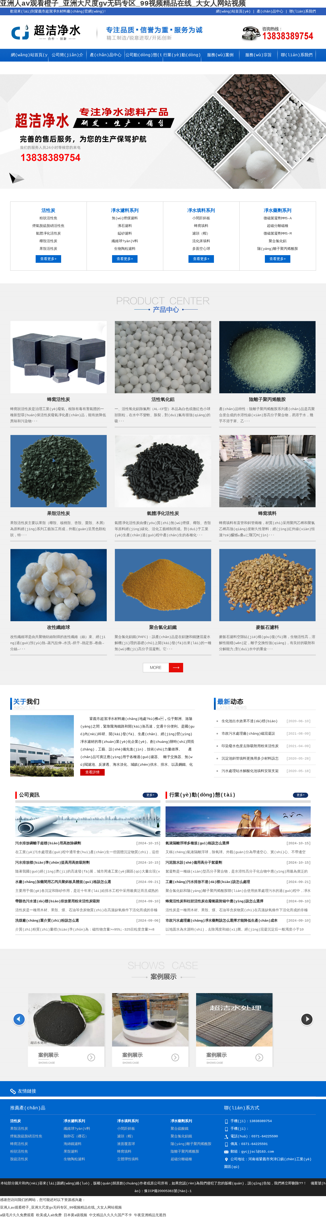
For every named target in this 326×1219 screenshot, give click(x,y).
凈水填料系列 (201, 210)
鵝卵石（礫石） (76, 1136)
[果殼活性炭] (58, 506)
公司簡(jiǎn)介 (67, 55)
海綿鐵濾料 (73, 1144)
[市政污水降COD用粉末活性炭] (66, 1045)
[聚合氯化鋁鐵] (163, 620)
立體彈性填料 (128, 1159)
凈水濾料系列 (125, 210)
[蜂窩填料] (267, 506)
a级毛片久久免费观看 (17, 1215)
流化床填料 (201, 241)
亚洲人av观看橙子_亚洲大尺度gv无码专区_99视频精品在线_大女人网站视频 (61, 1208)
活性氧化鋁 (163, 399)
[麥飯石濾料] (267, 620)
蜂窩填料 (201, 226)
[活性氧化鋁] (163, 392)
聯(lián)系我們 (302, 11)
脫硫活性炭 (19, 1159)
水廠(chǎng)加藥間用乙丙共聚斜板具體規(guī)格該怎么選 (87, 882)
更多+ (150, 795)
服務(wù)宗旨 (258, 55)
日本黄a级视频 (75, 1215)
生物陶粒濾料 (124, 249)
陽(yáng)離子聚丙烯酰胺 (277, 249)
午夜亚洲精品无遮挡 (150, 1215)
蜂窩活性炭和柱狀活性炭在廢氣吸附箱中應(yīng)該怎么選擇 (238, 901)
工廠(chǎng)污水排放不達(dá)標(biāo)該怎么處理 (238, 882)
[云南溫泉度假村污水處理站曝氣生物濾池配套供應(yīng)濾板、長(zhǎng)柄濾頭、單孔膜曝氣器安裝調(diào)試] (234, 1058)
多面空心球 (201, 249)
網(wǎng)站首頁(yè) (233, 11)
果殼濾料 (71, 1152)
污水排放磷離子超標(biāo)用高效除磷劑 (87, 843)
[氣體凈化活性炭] (163, 506)
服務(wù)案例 (220, 55)
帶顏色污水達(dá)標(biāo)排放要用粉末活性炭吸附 (87, 901)
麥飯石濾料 (267, 627)
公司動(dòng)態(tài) (144, 61)
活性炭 (48, 210)
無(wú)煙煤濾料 (125, 218)
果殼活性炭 (48, 249)
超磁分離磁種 (277, 226)
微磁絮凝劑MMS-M (278, 233)
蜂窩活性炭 (58, 399)
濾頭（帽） (201, 233)
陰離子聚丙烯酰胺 (267, 399)
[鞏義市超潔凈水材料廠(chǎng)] (47, 41)
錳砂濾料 (125, 233)
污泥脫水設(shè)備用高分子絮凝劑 (238, 863)
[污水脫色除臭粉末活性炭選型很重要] (150, 1045)
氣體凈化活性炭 (48, 233)
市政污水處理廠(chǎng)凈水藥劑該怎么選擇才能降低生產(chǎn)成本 (238, 921)
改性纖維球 (58, 627)
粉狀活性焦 (48, 218)
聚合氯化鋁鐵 (163, 627)
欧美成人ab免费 (49, 1215)
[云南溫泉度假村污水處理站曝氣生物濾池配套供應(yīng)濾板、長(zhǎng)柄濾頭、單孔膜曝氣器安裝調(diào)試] (234, 1045)
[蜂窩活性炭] (58, 392)
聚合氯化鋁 (278, 241)
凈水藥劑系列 (277, 210)
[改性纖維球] (58, 620)
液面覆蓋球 (126, 1144)
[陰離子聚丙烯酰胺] (267, 392)
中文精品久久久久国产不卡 (110, 1215)
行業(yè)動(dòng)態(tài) (182, 61)
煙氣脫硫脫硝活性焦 (48, 226)
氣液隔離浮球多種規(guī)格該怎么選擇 (238, 843)
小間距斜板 (201, 218)
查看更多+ (48, 259)
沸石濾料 (125, 226)
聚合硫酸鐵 (179, 1129)
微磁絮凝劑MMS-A (278, 218)
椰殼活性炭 (48, 241)
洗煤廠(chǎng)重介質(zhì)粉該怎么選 (87, 921)
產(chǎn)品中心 (270, 11)
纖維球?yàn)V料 (125, 241)
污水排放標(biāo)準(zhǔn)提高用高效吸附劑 (87, 863)
